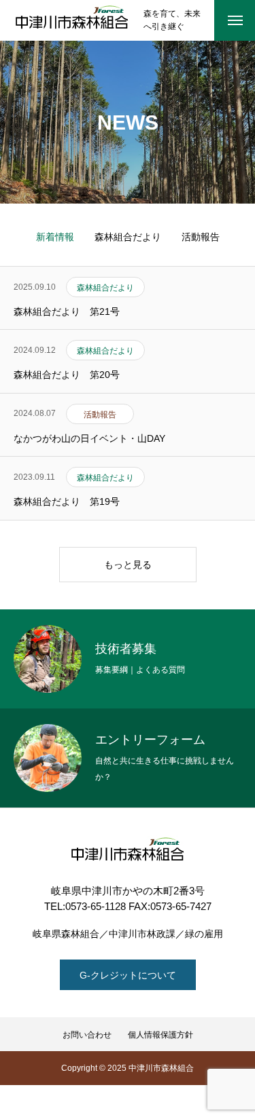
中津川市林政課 (142, 933)
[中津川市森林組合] (72, 20)
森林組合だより (128, 236)
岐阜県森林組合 (66, 933)
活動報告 (201, 236)
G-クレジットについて (128, 975)
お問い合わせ (87, 1035)
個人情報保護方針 (160, 1035)
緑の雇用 (204, 933)
